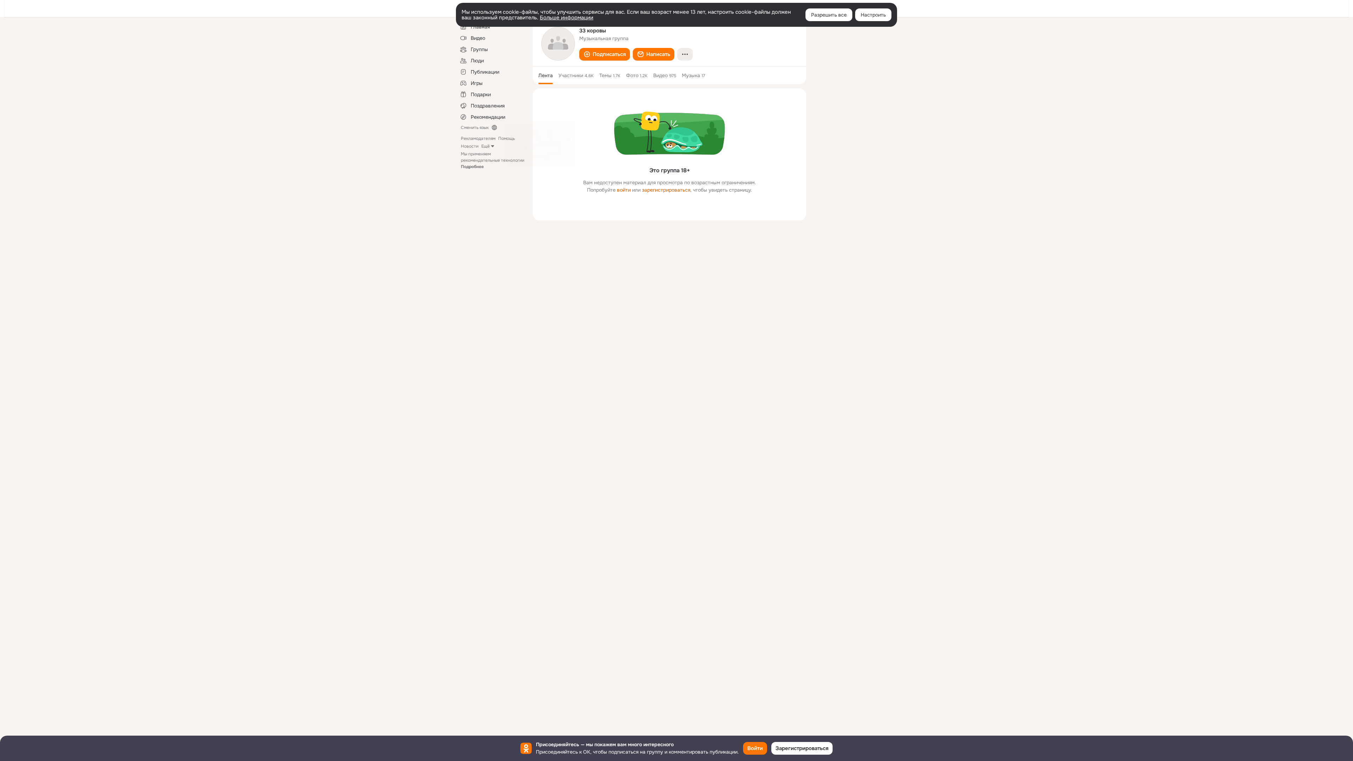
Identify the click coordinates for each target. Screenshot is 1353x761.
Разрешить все (829, 15)
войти (624, 190)
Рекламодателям (478, 138)
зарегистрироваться (666, 190)
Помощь (506, 138)
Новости (469, 146)
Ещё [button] (485, 146)
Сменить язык (475, 127)
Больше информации (566, 17)
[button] (604, 54)
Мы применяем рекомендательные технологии (492, 160)
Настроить (873, 15)
